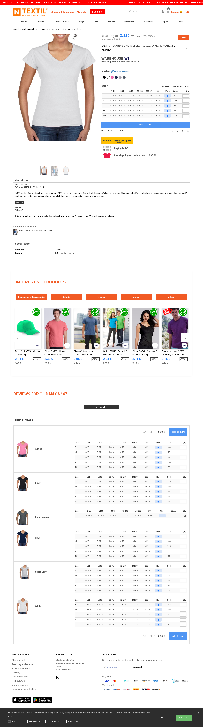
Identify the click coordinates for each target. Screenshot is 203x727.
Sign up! (137, 667)
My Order (82, 12)
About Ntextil (18, 660)
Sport (165, 22)
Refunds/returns (20, 676)
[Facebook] (172, 131)
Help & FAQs (18, 680)
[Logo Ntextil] (30, 12)
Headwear (129, 22)
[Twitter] (177, 131)
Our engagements (21, 685)
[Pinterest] (182, 131)
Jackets (111, 22)
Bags (81, 22)
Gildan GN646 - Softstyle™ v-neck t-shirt (35, 231)
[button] (163, 12)
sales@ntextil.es (64, 669)
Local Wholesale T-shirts (24, 689)
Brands (23, 22)
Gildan (107, 46)
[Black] (104, 77)
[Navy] (116, 77)
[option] (56, 87)
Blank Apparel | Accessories (31, 297)
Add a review (101, 407)
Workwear (148, 22)
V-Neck (101, 297)
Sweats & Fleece (62, 22)
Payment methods (21, 668)
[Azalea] (112, 77)
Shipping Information (62, 12)
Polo (96, 22)
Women (136, 297)
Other (180, 22)
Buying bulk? (121, 148)
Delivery (16, 672)
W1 (127, 58)
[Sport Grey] (120, 77)
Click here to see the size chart (175, 86)
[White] (108, 77)
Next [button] (58, 101)
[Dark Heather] (124, 77)
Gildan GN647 (21, 185)
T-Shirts (40, 22)
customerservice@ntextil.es (70, 663)
